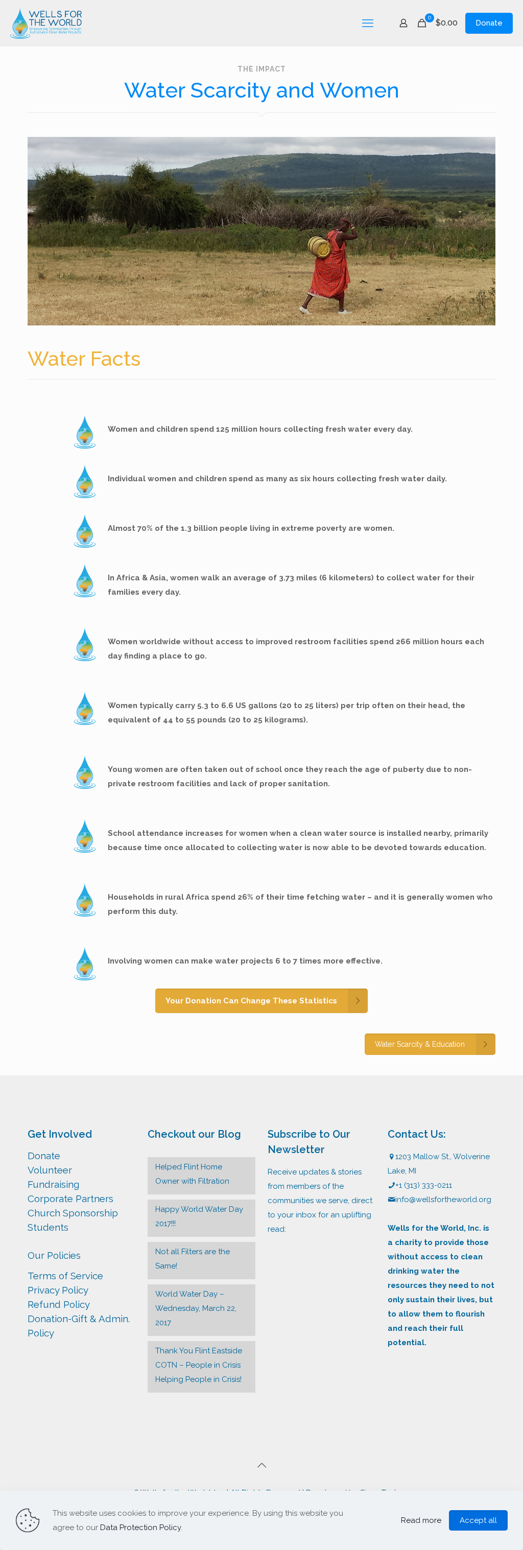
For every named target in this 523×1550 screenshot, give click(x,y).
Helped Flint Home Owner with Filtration (192, 1174)
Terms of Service (65, 1275)
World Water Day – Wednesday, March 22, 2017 (195, 1308)
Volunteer (50, 1170)
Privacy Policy (58, 1290)
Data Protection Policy (140, 1527)
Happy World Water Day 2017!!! (199, 1216)
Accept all (478, 1520)
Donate (489, 23)
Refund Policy (59, 1304)
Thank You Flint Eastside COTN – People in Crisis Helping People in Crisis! (198, 1365)
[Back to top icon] (261, 1465)
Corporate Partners (70, 1198)
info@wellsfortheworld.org (443, 1199)
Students (48, 1227)
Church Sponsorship (73, 1212)
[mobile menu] (367, 23)
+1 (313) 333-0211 (423, 1185)
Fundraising (53, 1184)
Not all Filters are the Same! (192, 1259)
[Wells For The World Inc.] (46, 23)
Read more (421, 1520)
